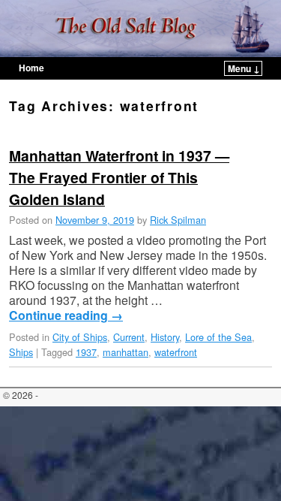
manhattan (125, 352)
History (165, 337)
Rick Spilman (178, 220)
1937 (86, 352)
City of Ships (79, 337)
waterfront (175, 352)
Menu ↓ (244, 68)
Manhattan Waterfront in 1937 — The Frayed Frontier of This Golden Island (119, 177)
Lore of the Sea (218, 337)
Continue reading (66, 315)
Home (31, 67)
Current (129, 337)
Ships (21, 352)
